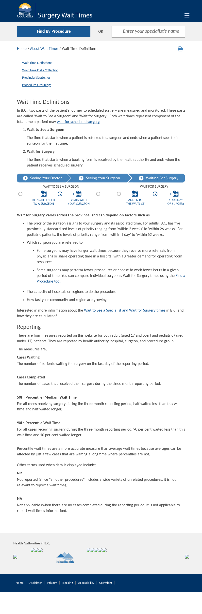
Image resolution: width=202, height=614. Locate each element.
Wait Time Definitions (37, 63)
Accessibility (86, 582)
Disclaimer (35, 582)
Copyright (105, 582)
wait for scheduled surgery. (78, 122)
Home (22, 49)
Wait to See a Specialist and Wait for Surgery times (124, 311)
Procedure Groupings (36, 85)
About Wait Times (44, 49)
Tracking (67, 582)
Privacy (52, 582)
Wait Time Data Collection (40, 70)
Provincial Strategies (36, 78)
